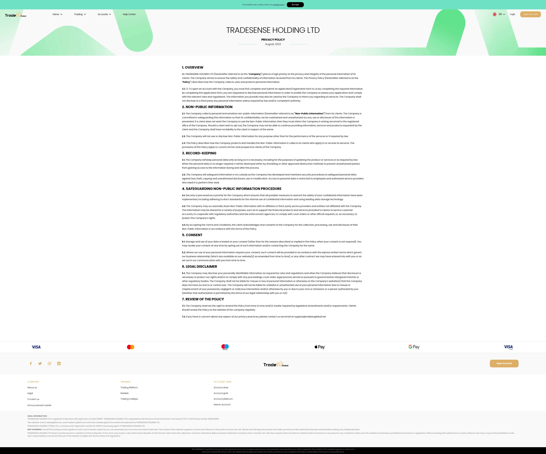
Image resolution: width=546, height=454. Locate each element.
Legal (30, 393)
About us (32, 388)
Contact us (33, 399)
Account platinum (223, 399)
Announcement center (39, 405)
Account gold (221, 393)
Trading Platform (129, 388)
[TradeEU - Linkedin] (59, 363)
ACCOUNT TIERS (222, 382)
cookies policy (279, 5)
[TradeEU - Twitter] (40, 363)
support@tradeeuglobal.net (310, 317)
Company (33, 382)
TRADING (125, 382)
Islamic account (222, 405)
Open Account (530, 14)
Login (512, 14)
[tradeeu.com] (17, 14)
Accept (295, 5)
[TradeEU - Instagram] (49, 363)
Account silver (221, 388)
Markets (125, 393)
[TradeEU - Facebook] (30, 363)
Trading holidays (129, 399)
